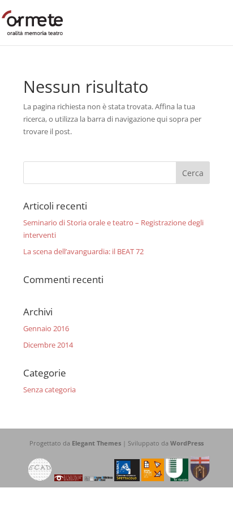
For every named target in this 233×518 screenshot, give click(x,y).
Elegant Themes (96, 443)
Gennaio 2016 (46, 328)
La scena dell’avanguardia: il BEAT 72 (83, 251)
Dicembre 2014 (48, 345)
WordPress (187, 443)
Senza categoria (49, 389)
